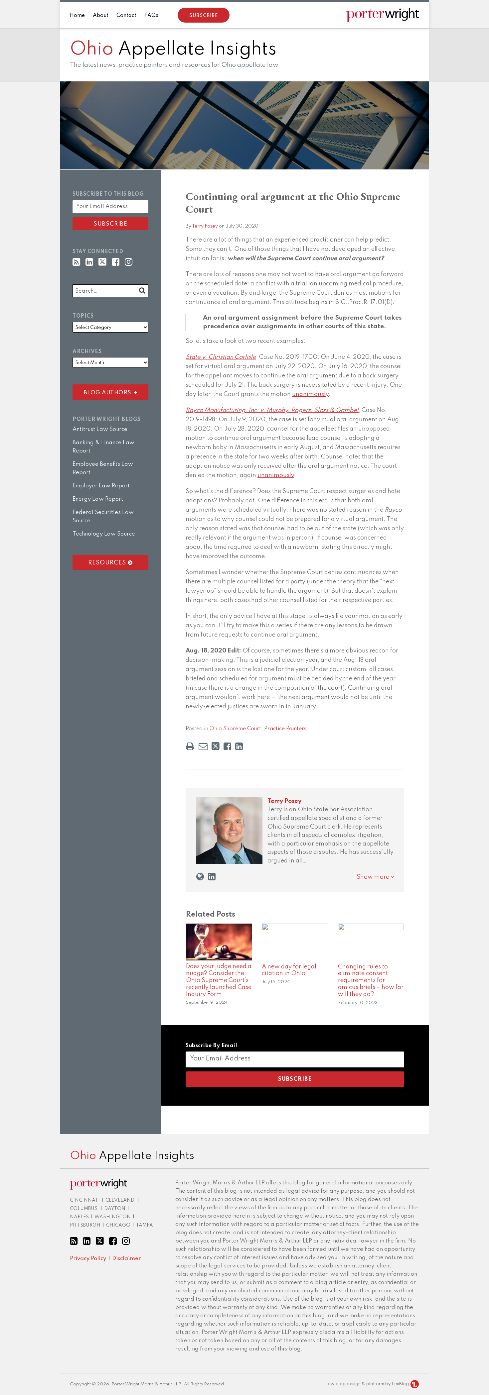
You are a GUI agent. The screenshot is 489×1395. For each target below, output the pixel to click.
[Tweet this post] (216, 746)
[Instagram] (128, 262)
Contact (126, 15)
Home (77, 15)
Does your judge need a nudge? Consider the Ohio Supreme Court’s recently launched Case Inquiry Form (218, 980)
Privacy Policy (88, 1258)
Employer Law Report (101, 486)
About (100, 15)
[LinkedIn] (89, 262)
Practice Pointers (285, 729)
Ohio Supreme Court (235, 729)
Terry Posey (205, 226)
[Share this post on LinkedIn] (239, 746)
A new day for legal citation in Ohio (289, 970)
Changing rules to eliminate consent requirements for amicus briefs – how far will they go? (371, 980)
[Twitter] (102, 262)
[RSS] (76, 262)
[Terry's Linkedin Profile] (212, 877)
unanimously (310, 394)
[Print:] (190, 747)
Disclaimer (126, 1258)
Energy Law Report (98, 499)
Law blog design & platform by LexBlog (367, 1384)
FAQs (151, 15)
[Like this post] (227, 746)
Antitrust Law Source (100, 429)
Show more (374, 877)
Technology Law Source (104, 534)
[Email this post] (203, 746)
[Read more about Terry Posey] (200, 877)
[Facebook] (115, 262)
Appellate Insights (173, 49)
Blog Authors (103, 391)
